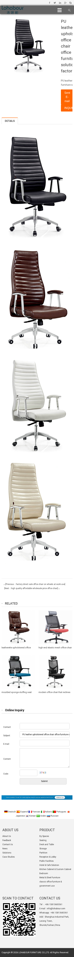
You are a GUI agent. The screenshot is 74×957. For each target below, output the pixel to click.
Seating (42, 840)
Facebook (49, 3)
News (5, 848)
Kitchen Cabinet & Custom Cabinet (55, 869)
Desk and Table (46, 844)
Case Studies (8, 857)
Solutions (6, 853)
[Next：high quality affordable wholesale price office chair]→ (31, 588)
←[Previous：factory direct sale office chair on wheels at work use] (34, 584)
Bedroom (43, 873)
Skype (70, 3)
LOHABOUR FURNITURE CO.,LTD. (34, 952)
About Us (6, 836)
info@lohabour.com (56, 908)
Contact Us (7, 844)
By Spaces (44, 836)
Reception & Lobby (47, 857)
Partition (43, 853)
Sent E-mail (67, 97)
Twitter (55, 3)
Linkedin (60, 3)
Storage (43, 848)
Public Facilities (46, 861)
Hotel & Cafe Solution (49, 865)
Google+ (65, 3)
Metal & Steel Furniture (49, 877)
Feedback (6, 840)
